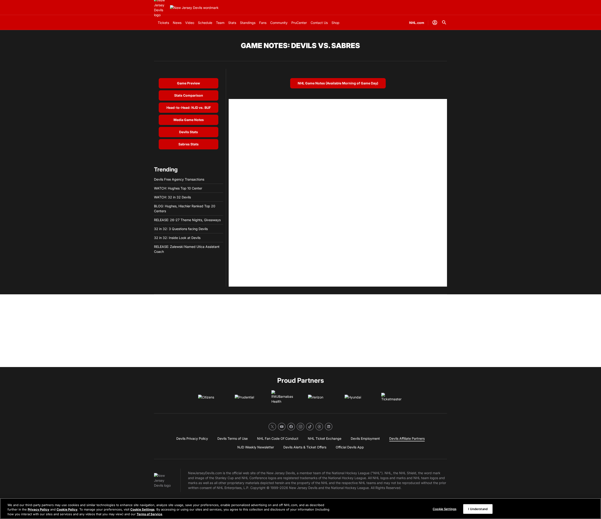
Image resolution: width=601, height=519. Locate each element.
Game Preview (188, 83)
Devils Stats (188, 132)
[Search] (444, 22)
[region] (300, 508)
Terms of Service (149, 514)
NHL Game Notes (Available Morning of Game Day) (338, 83)
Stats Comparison (188, 95)
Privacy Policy (38, 509)
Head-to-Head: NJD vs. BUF (188, 108)
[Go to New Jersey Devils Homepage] (194, 7)
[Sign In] (435, 22)
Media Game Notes (188, 120)
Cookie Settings (142, 509)
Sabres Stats (188, 144)
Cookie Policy (67, 509)
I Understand (478, 509)
